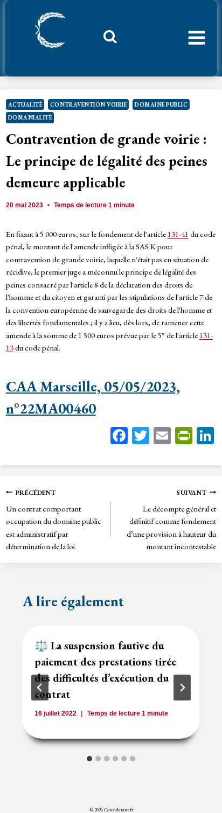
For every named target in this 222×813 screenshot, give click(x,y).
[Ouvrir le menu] (196, 38)
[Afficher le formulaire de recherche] (106, 39)
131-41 (178, 234)
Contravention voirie (88, 104)
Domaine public (161, 104)
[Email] (162, 437)
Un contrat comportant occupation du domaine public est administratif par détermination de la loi (53, 520)
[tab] (89, 758)
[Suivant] (182, 687)
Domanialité (30, 117)
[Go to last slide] (39, 687)
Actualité (25, 104)
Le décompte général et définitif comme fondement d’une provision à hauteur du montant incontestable (171, 520)
